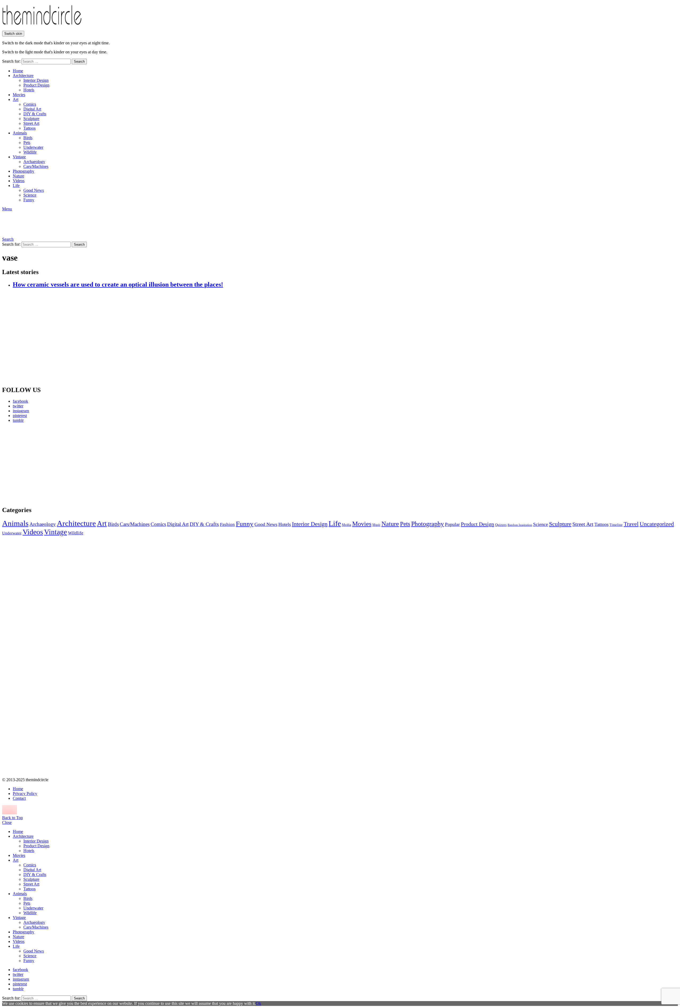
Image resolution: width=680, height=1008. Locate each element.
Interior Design (36, 80)
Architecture (23, 75)
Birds (27, 137)
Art (15, 99)
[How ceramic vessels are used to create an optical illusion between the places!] (345, 337)
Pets (26, 142)
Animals (20, 133)
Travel (631, 524)
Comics (29, 104)
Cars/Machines (35, 166)
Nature (18, 176)
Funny (28, 200)
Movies (19, 94)
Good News (33, 190)
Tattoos (29, 128)
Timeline (616, 525)
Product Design (36, 85)
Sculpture (31, 118)
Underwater (33, 147)
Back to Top (12, 817)
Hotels (28, 90)
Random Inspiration (520, 525)
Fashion (227, 524)
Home (18, 71)
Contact (19, 798)
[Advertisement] (51, 464)
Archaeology (34, 161)
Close (7, 822)
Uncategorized (657, 524)
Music (376, 525)
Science (29, 195)
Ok (258, 1003)
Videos (18, 180)
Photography (23, 171)
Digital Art (32, 109)
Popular (452, 524)
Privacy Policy (25, 793)
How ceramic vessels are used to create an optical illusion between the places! (118, 284)
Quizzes (501, 525)
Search (79, 61)
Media (346, 525)
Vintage (19, 157)
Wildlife (30, 152)
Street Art (31, 123)
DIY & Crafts (34, 114)
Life (16, 185)
